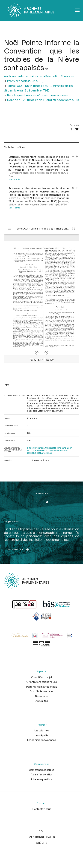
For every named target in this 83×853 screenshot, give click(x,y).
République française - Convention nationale (37, 95)
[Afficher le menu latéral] (10, 229)
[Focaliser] (77, 156)
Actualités (42, 700)
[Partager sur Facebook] (71, 129)
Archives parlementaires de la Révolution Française (39, 76)
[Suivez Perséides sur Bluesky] (47, 502)
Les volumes (41, 730)
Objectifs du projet (41, 677)
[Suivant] (46, 353)
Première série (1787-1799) (25, 80)
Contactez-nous (41, 808)
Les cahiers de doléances (41, 739)
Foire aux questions (41, 779)
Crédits (41, 842)
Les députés (41, 735)
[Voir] (46, 67)
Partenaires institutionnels (41, 686)
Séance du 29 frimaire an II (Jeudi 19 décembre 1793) (43, 99)
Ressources (41, 696)
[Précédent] (37, 353)
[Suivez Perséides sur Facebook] (36, 502)
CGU (41, 831)
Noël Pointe (14, 179)
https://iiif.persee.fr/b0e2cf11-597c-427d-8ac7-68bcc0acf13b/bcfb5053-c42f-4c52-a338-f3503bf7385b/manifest (50, 450)
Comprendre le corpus (41, 769)
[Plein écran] (73, 229)
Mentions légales (42, 836)
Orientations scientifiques (41, 681)
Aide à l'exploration (42, 774)
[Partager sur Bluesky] (76, 129)
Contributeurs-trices (41, 691)
